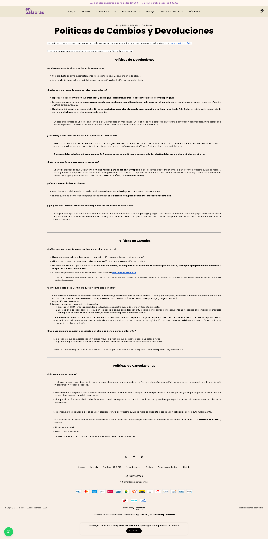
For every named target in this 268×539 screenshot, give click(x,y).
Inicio (117, 25)
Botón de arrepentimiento (162, 514)
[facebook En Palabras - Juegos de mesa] (134, 457)
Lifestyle (150, 11)
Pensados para (130, 11)
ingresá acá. (141, 514)
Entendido (134, 531)
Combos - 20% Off (106, 11)
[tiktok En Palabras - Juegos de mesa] (142, 457)
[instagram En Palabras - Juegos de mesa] (126, 457)
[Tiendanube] (134, 509)
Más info (193, 11)
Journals (85, 11)
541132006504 (136, 476)
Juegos (72, 11)
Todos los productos (172, 11)
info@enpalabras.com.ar (136, 482)
